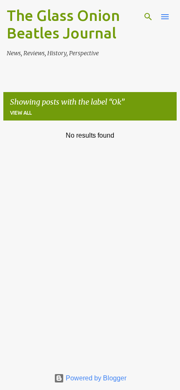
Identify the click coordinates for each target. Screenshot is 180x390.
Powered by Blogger (95, 378)
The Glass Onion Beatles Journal (63, 24)
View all (21, 112)
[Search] (148, 17)
